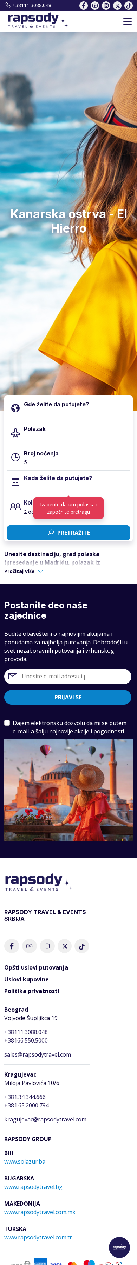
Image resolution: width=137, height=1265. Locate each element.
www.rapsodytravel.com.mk (40, 1212)
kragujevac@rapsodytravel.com (45, 1119)
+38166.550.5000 (26, 1040)
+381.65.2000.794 (26, 1105)
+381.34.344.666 (25, 1097)
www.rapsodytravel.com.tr (38, 1237)
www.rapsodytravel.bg (33, 1187)
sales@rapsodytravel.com (37, 1054)
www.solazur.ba (24, 1161)
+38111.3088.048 (31, 5)
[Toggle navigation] (127, 21)
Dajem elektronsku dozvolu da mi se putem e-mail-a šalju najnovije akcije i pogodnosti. (69, 727)
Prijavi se (67, 697)
